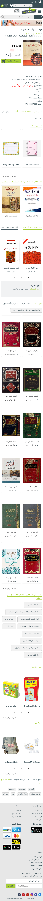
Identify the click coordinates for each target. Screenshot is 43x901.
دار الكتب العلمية (33, 604)
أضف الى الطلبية (13, 61)
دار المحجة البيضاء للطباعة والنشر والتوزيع (24, 612)
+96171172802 (36, 863)
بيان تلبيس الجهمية (32, 351)
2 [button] (25, 171)
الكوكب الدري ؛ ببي (32, 532)
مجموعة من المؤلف (10, 354)
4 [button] (18, 171)
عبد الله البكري (10, 581)
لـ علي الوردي (32, 271)
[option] (32, 148)
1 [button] (28, 171)
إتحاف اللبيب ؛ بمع (11, 396)
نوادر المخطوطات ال (31, 577)
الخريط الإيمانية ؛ (11, 351)
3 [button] (21, 171)
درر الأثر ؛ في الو (11, 441)
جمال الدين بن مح (31, 445)
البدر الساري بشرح (11, 532)
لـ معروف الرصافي (10, 271)
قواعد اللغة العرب (11, 706)
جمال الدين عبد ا (31, 490)
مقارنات (5, 794)
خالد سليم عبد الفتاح (33, 33)
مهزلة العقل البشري (32, 268)
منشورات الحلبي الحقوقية (29, 626)
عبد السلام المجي (31, 399)
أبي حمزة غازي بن (31, 535)
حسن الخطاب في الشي (32, 441)
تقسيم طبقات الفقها (11, 216)
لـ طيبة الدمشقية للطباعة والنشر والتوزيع (26, 310)
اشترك (10, 886)
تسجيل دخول (35, 2)
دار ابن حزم (9, 619)
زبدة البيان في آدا (11, 577)
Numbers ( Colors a (32, 706)
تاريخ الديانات (35, 794)
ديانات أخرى (22, 794)
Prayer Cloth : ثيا (11, 762)
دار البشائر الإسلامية (32, 633)
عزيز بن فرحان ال (10, 399)
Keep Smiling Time (11, 164)
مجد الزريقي (10, 490)
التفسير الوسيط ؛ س (32, 396)
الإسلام (31, 789)
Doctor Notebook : (32, 164)
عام (13, 794)
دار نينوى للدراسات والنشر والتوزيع (26, 648)
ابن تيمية (31, 354)
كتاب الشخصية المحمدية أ (11, 268)
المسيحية (22, 789)
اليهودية (12, 789)
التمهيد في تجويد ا (11, 487)
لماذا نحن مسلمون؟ (32, 216)
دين (40, 782)
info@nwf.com (36, 865)
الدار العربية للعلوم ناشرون (30, 619)
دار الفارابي (9, 626)
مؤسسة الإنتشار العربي (31, 640)
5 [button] (14, 171)
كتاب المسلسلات (32, 487)
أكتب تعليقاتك (35, 289)
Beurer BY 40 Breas (32, 762)
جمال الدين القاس (31, 581)
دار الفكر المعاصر (33, 655)
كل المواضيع (5, 779)
